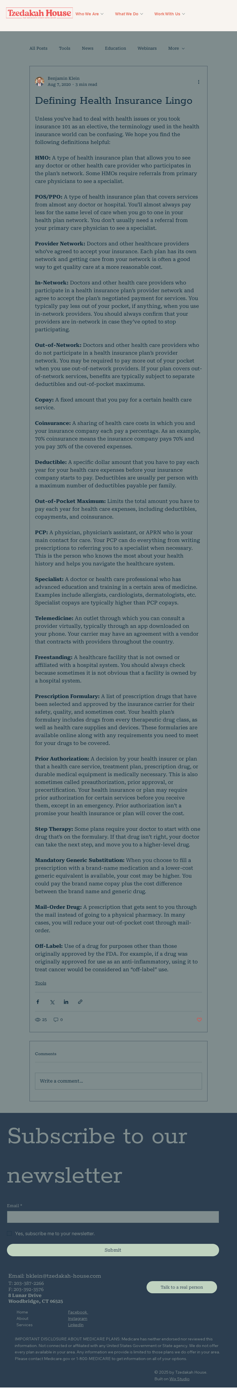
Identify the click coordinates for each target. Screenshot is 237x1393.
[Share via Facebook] (37, 1001)
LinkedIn (76, 1324)
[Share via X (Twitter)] (52, 1001)
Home (22, 1312)
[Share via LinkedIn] (66, 1001)
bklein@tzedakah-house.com (63, 1276)
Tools (64, 48)
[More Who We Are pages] (102, 13)
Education (115, 48)
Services (24, 1324)
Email (14, 1205)
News (87, 48)
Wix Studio (179, 1378)
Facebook (78, 1312)
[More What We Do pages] (141, 13)
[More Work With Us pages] (183, 13)
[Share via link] (80, 1001)
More (173, 48)
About (22, 1318)
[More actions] (198, 81)
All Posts (38, 48)
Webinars (147, 48)
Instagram (77, 1318)
